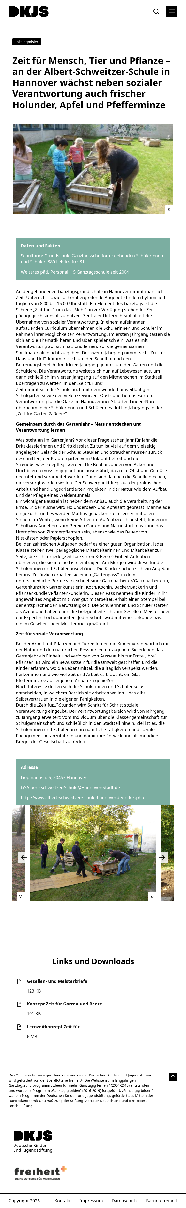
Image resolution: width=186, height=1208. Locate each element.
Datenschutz (124, 1201)
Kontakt (62, 1201)
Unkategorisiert (26, 41)
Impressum (91, 1201)
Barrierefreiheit (161, 1201)
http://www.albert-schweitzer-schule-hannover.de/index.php (82, 797)
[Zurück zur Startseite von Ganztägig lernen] (93, 1141)
